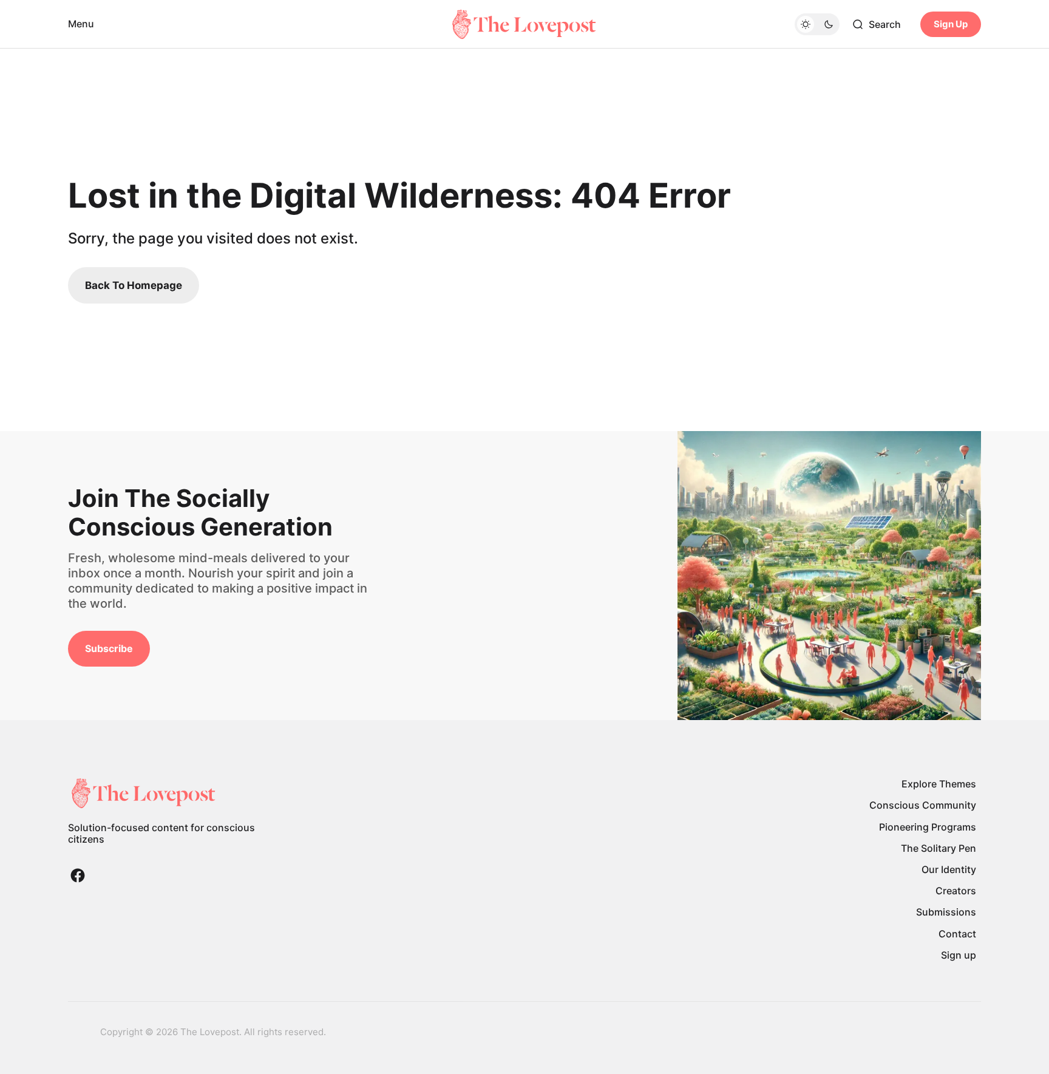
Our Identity (949, 869)
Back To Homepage (133, 285)
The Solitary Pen (938, 848)
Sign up (958, 955)
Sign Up (951, 24)
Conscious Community (922, 805)
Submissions (946, 912)
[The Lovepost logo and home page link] (524, 24)
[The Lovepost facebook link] (77, 875)
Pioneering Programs (927, 827)
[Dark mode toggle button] (817, 24)
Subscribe (109, 648)
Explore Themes (938, 784)
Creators (955, 891)
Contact (957, 934)
